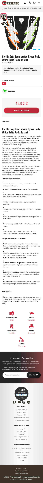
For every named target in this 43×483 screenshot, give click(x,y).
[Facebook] (14, 402)
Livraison (21, 434)
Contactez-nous (21, 439)
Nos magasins (21, 429)
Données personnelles (21, 437)
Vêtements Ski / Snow (21, 420)
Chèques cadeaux (22, 455)
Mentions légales (21, 468)
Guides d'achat (21, 458)
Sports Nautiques (21, 410)
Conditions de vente (21, 471)
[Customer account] (30, 3)
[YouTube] (19, 402)
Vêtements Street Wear (21, 418)
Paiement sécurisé (21, 473)
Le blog (21, 460)
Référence (5, 63)
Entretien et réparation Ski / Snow (21, 449)
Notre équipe (21, 431)
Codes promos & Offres (21, 452)
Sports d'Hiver (21, 412)
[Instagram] (23, 402)
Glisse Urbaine (21, 415)
